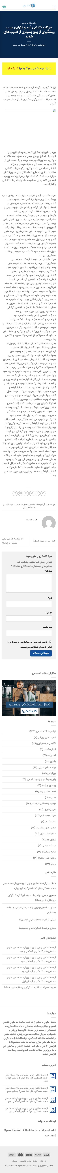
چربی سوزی (50, 810)
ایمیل (48, 612)
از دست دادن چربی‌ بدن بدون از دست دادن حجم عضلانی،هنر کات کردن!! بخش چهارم (29, 885)
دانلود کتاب (50, 822)
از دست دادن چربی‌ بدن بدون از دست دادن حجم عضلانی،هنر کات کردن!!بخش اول (31, 979)
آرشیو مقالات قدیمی (29, 23)
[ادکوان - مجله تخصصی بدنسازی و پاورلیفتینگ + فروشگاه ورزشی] (29, 5)
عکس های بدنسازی (46, 828)
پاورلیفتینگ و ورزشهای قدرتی (41, 779)
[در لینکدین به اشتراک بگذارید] (15, 493)
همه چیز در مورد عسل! (44, 541)
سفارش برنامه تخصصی (28, 1161)
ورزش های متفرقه (47, 858)
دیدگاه (48, 571)
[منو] (54, 7)
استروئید (51, 755)
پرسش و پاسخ (48, 785)
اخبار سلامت (50, 749)
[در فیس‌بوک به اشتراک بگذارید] (37, 493)
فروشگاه (43, 1161)
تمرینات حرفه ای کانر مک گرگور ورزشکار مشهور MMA (32, 897)
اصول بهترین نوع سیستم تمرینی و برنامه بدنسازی (31, 910)
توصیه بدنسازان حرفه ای (43, 803)
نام (50, 598)
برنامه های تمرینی (47, 767)
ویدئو (53, 864)
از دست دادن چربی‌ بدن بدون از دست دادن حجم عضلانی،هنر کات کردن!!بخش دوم (31, 969)
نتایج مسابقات (49, 852)
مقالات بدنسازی (48, 834)
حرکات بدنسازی (48, 816)
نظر (46, 1081)
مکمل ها (51, 840)
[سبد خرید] (4, 6)
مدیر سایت (17, 45)
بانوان (53, 761)
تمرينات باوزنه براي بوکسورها (33, 920)
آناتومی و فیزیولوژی (46, 743)
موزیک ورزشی (49, 846)
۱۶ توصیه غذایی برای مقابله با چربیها (12, 541)
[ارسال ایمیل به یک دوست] (26, 493)
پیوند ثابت (9, 504)
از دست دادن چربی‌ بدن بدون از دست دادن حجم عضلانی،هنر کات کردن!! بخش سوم (31, 959)
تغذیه (53, 798)
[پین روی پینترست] (20, 493)
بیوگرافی (51, 773)
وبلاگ (14, 1161)
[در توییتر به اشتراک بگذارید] (31, 493)
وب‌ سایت (47, 627)
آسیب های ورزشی (47, 737)
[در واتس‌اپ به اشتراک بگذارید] (42, 493)
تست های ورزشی (47, 791)
